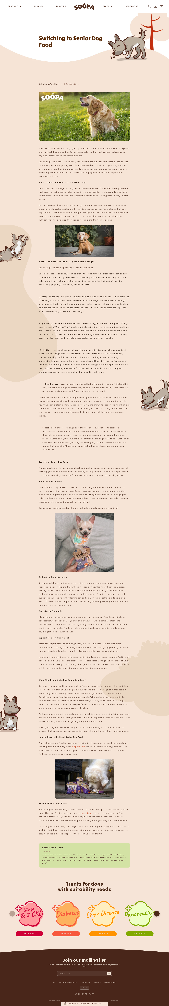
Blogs (108, 6)
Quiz (54, 982)
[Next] (157, 914)
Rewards (39, 6)
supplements (78, 746)
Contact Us (131, 6)
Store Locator (86, 982)
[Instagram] (76, 994)
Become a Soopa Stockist (68, 982)
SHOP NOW (15, 6)
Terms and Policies (114, 1000)
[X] (90, 994)
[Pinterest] (86, 994)
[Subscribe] (109, 973)
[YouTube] (93, 994)
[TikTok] (83, 994)
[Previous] (12, 914)
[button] (149, 6)
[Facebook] (79, 994)
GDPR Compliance (110, 982)
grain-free (86, 813)
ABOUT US (61, 6)
